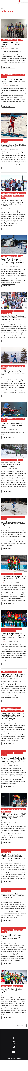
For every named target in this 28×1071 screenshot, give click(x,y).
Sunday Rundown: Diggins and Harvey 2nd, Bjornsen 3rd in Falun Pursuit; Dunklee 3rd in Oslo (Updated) (13, 203)
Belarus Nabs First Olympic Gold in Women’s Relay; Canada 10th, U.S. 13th (13, 578)
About (10, 1056)
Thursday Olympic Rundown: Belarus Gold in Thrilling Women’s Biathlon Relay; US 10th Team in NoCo (13, 636)
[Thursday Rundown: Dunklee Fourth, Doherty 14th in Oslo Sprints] (14, 409)
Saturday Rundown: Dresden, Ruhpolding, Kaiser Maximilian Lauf (12, 991)
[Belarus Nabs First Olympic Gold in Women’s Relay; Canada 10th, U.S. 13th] (14, 563)
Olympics (11, 671)
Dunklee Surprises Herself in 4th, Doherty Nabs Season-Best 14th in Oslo (13, 373)
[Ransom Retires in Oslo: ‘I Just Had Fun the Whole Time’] (14, 125)
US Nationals (20, 753)
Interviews (21, 140)
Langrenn (8, 460)
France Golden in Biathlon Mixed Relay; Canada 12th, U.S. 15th (13, 675)
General (16, 74)
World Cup (4, 197)
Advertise (21, 1056)
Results (19, 671)
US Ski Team (21, 195)
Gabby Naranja (6, 582)
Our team (16, 1056)
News (20, 74)
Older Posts (20, 1025)
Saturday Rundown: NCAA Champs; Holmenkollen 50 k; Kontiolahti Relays (11, 464)
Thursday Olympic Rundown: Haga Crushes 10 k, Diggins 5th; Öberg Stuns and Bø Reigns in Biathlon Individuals (13, 760)
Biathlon (4, 39)
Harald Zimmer (6, 820)
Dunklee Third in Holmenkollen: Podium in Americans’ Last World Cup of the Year (13, 81)
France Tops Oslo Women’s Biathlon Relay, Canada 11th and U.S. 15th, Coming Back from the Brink (12, 261)
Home (2, 8)
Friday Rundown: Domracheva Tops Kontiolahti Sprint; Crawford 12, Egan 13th (13, 524)
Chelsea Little (5, 48)
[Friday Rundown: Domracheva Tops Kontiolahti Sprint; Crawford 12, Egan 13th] (14, 506)
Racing (15, 39)
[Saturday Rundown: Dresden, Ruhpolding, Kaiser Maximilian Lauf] (14, 977)
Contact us (19, 1058)
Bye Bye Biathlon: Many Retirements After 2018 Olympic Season (12, 44)
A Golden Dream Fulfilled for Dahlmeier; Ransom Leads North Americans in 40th (13, 896)
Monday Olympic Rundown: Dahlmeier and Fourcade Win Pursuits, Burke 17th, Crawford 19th (14, 857)
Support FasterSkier (11, 1058)
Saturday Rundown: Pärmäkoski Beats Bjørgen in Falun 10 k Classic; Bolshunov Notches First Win (13, 318)
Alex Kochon (5, 377)
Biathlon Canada (9, 39)
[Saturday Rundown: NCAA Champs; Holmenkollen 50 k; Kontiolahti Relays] (14, 451)
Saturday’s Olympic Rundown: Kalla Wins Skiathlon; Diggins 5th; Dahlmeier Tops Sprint (13, 937)
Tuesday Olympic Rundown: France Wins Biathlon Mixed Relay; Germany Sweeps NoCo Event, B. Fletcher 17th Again (14, 716)
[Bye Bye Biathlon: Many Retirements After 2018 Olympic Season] (14, 28)
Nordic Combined (17, 628)
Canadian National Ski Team (19, 193)
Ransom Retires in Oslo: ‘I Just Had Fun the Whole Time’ (13, 146)
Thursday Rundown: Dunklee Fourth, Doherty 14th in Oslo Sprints (11, 425)
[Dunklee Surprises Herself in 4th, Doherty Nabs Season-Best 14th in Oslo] (14, 355)
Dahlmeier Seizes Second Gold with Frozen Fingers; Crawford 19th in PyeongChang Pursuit (13, 816)
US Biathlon (20, 39)
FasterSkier (5, 208)
